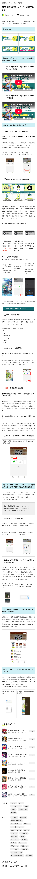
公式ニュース (6, 3)
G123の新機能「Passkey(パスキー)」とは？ (18, 308)
